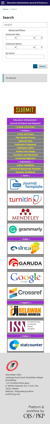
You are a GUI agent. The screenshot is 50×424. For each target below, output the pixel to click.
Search (42, 66)
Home (5, 9)
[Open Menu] (3, 3)
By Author (10, 53)
